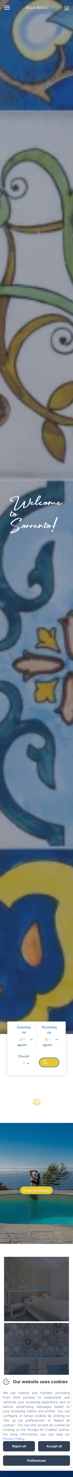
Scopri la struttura (36, 1190)
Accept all (54, 1446)
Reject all (19, 1446)
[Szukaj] (49, 1062)
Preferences (36, 1460)
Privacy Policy (13, 1439)
